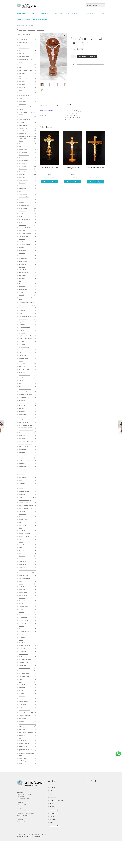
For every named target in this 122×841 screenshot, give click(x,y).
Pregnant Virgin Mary (24, 533)
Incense (21, 361)
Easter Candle (22, 250)
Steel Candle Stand (24, 676)
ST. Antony (21, 612)
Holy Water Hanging (24, 347)
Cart (51, 794)
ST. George (21, 626)
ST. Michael (22, 643)
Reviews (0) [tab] (43, 115)
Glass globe (22, 310)
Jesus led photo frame (24, 375)
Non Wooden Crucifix (24, 460)
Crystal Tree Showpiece (25, 233)
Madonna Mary (22, 414)
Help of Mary (22, 322)
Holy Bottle (22, 324)
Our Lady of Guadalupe (25, 500)
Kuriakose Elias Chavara (25, 389)
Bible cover (21, 81)
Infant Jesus (22, 366)
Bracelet (21, 93)
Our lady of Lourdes (24, 502)
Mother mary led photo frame (26, 441)
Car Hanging (22, 117)
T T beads (21, 693)
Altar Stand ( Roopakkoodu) (26, 56)
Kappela (21, 380)
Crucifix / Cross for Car (24, 219)
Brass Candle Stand (24, 95)
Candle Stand (22, 104)
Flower (20, 284)
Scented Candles (23, 586)
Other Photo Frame (24, 491)
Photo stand (22, 517)
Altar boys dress (23, 51)
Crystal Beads (22, 225)
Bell (20, 76)
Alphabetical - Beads (24, 48)
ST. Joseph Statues (24, 631)
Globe (20, 313)
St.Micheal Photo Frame (25, 662)
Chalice (21, 141)
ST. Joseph (21, 629)
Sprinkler (21, 603)
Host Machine (22, 355)
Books (20, 90)
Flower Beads (22, 286)
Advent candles (23, 42)
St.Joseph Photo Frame (25, 659)
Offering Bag (22, 463)
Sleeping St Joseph (24, 600)
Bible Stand (22, 84)
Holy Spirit (21, 341)
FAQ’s (51, 803)
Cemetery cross (23, 128)
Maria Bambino (23, 417)
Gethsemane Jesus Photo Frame (27, 302)
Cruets (20, 222)
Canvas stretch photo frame (26, 107)
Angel (20, 62)
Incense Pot (22, 364)
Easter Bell (21, 247)
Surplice (21, 690)
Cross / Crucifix (72, 13)
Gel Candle (21, 295)
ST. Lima (21, 640)
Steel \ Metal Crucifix (24, 673)
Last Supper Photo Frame (25, 394)
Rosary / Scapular (22, 13)
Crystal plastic (22, 230)
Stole (20, 682)
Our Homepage (54, 810)
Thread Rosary (22, 704)
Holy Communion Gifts (24, 327)
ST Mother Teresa (23, 606)
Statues (34, 13)
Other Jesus (22, 486)
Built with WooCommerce (33, 836)
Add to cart (82, 56)
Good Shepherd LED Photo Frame (27, 316)
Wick (20, 738)
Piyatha (21, 522)
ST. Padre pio (22, 648)
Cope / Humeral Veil (24, 197)
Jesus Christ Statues (24, 369)
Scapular (21, 584)
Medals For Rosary (23, 422)
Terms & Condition (55, 826)
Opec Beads (22, 474)
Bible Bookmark (23, 79)
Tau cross (21, 698)
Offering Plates (23, 466)
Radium (21, 542)
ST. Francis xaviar (23, 623)
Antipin (21, 65)
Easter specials (31, 30)
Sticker (20, 679)
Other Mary (21, 488)
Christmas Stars (23, 169)
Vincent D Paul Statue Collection (27, 724)
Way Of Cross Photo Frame (26, 732)
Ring (20, 553)
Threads (21, 707)
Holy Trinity (22, 344)
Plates (20, 528)
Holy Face (21, 330)
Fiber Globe (22, 278)
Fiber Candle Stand (24, 272)
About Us (52, 787)
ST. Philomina (22, 651)
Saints (20, 581)
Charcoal (21, 146)
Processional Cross (24, 536)
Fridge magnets (23, 289)
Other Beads (22, 483)
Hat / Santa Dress (23, 319)
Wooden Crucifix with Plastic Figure (94, 64)
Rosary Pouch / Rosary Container (27, 570)
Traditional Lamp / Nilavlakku (26, 712)
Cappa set (21, 109)
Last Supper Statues (24, 397)
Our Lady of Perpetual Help (26, 505)
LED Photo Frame (23, 406)
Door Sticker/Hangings (25, 244)
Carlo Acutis (22, 122)
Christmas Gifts (23, 163)
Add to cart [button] (45, 181)
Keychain (21, 383)
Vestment (21, 721)
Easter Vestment (23, 258)
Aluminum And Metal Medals (26, 59)
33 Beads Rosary (23, 39)
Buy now (92, 56)
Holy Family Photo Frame (25, 338)
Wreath (20, 763)
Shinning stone (23, 592)
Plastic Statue (22, 525)
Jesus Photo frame (24, 378)
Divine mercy (22, 239)
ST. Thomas (22, 657)
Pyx (20, 539)
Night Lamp (22, 458)
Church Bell (22, 177)
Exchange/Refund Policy (56, 800)
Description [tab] (43, 105)
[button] (64, 35)
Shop (51, 822)
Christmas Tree (23, 171)
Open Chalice (22, 477)
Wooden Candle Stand (24, 743)
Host (20, 352)
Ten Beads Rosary (23, 701)
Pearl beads (22, 511)
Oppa (20, 480)
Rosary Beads (22, 564)
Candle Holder (22, 101)
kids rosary (21, 386)
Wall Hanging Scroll (24, 727)
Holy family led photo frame (26, 336)
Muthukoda (22, 452)
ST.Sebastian (22, 665)
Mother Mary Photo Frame (25, 444)
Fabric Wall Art (22, 264)
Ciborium (21, 185)
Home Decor (22, 350)
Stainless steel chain (24, 668)
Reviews (28, 19)
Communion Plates (24, 194)
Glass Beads (22, 308)
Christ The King (23, 152)
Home (20, 30)
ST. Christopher (23, 617)
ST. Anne (21, 609)
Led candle (21, 403)
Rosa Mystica (22, 558)
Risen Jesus (22, 556)
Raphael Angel (22, 544)
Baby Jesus (22, 73)
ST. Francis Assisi (23, 620)
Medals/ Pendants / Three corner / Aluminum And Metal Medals (27, 426)
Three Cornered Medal (24, 710)
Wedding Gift (22, 735)
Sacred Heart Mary (23, 575)
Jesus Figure (22, 372)
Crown (20, 216)
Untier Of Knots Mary (24, 715)
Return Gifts (22, 550)
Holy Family (22, 333)
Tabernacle (22, 696)
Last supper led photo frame (26, 392)
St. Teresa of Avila (23, 654)
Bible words (22, 87)
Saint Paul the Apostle (24, 578)
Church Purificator (23, 180)
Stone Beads (22, 685)
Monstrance (22, 438)
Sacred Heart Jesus (24, 572)
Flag (20, 281)
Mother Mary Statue (24, 446)
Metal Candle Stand (24, 435)
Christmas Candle (23, 157)
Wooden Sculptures (24, 761)
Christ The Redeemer (24, 155)
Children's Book (23, 149)
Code (20, 191)
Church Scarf (22, 183)
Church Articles (45, 13)
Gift (20, 305)
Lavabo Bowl (22, 400)
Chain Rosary (22, 133)
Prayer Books (22, 530)
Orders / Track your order (40, 19)
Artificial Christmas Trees (25, 70)
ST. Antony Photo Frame (25, 614)
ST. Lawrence (22, 637)
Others (19, 19)
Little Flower (22, 411)
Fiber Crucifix (22, 275)
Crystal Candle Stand (24, 227)
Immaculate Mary (23, 358)
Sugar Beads (22, 687)
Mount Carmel (22, 449)
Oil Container (22, 469)
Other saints (22, 494)
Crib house (21, 202)
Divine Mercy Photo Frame (25, 242)
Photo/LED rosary (23, 519)
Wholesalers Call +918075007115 (25, 25)
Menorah (21, 432)
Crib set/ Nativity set (24, 205)
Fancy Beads (22, 267)
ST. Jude (21, 634)
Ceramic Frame (22, 131)
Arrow (20, 67)
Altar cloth (21, 53)
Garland (21, 292)
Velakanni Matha (23, 718)
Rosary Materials (23, 567)
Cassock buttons (23, 125)
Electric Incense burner (25, 261)
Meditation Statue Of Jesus (26, 430)
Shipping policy (54, 819)
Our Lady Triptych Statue (25, 508)
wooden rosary (22, 758)
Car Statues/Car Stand (24, 119)
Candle (20, 98)
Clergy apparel (59, 13)
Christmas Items (23, 166)
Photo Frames (22, 514)
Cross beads (22, 211)
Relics (20, 547)
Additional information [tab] (46, 110)
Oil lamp (21, 472)
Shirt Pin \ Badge (23, 595)
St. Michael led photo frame (26, 645)
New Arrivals (22, 455)
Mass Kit (21, 420)
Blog (51, 790)
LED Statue (21, 408)
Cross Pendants (23, 213)
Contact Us (53, 797)
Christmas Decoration (24, 160)
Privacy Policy (54, 813)
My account (53, 806)
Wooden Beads (22, 741)
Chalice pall (22, 143)
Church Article (22, 174)
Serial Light (22, 589)
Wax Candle (22, 729)
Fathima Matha (23, 270)
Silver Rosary (22, 598)
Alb (19, 45)
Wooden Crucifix (23, 746)
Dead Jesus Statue (23, 236)
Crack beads (22, 199)
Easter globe (22, 253)
